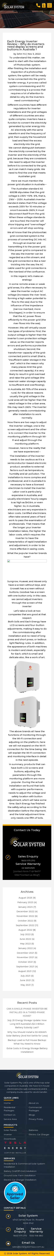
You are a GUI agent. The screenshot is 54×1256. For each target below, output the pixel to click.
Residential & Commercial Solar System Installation (24, 1165)
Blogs (32, 1114)
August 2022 (25, 930)
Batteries (33, 1130)
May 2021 (26, 985)
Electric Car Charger (39, 1134)
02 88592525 (28, 868)
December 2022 (25, 911)
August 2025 (25, 897)
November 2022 (25, 916)
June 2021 (25, 980)
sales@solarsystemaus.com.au (28, 1246)
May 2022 (25, 943)
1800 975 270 (28, 860)
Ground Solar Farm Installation (20, 1175)
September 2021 (25, 966)
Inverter (8, 1134)
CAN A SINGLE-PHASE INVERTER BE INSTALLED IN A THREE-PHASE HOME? (27, 1012)
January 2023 (25, 907)
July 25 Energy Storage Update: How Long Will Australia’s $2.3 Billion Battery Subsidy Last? (27, 1024)
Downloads (10, 1138)
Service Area (10, 1119)
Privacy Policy (36, 1119)
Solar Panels (10, 1130)
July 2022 (25, 934)
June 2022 (25, 939)
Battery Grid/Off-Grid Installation (20, 1171)
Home (7, 1103)
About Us (34, 1103)
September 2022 (25, 925)
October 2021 (25, 962)
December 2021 (25, 953)
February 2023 (25, 902)
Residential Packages (9, 1109)
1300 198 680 (36, 1235)
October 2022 (25, 920)
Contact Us (9, 1114)
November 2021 (25, 957)
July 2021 (25, 975)
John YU (21, 54)
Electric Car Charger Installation (20, 1179)
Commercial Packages (35, 1109)
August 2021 (25, 971)
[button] (49, 5)
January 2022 (25, 948)
